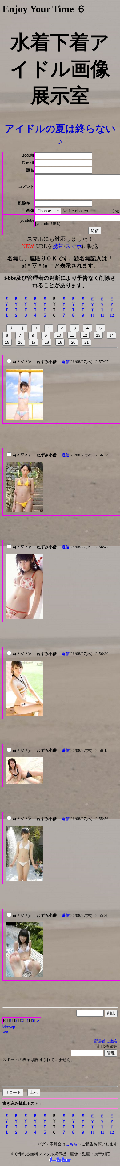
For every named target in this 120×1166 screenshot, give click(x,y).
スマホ (73, 246)
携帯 (58, 246)
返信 (66, 361)
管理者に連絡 (105, 1041)
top (5, 1031)
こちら (72, 1144)
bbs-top (8, 1026)
